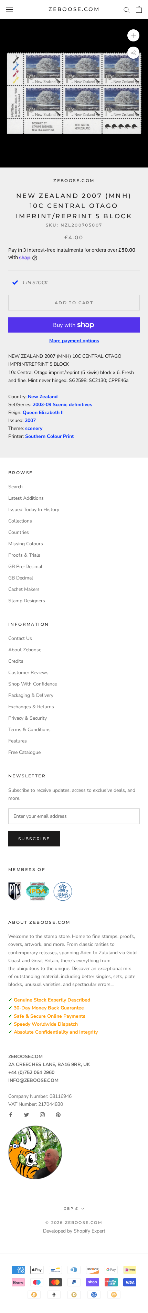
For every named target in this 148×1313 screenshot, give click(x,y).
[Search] (127, 9)
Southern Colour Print (49, 436)
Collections (20, 521)
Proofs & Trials (24, 555)
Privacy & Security (27, 718)
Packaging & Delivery (30, 695)
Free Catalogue (24, 752)
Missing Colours (25, 543)
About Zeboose (24, 649)
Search (15, 486)
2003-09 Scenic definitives (62, 404)
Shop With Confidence (32, 684)
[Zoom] (133, 35)
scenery (33, 428)
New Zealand (42, 396)
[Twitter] (26, 1114)
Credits (15, 661)
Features (17, 741)
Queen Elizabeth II (43, 412)
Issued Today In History (33, 509)
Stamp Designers (26, 600)
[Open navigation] (9, 9)
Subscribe (34, 838)
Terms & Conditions (29, 729)
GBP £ (71, 1208)
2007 (30, 420)
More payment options (74, 340)
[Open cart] (139, 9)
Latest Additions (26, 498)
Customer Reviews (28, 672)
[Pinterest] (58, 1114)
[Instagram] (42, 1114)
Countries (18, 532)
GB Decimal (20, 578)
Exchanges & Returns (31, 706)
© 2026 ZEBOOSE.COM (74, 1222)
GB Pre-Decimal (25, 566)
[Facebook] (10, 1114)
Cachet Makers (24, 589)
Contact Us (20, 638)
